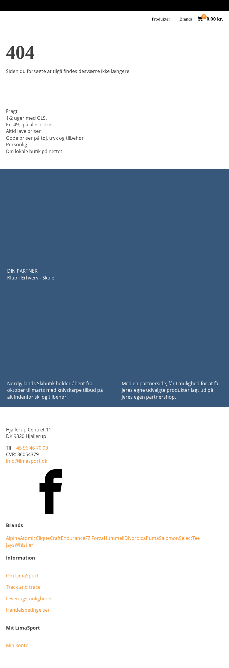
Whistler (24, 545)
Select (185, 538)
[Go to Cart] (202, 19)
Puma (152, 538)
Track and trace (23, 587)
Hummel (113, 538)
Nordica (137, 538)
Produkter (161, 19)
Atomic (28, 538)
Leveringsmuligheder (29, 598)
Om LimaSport (22, 575)
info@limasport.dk (26, 461)
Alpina (13, 538)
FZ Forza (94, 538)
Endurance (73, 538)
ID (125, 538)
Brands (186, 19)
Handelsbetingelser (28, 610)
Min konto (17, 645)
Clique (43, 538)
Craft (55, 538)
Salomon (169, 538)
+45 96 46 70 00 (31, 448)
